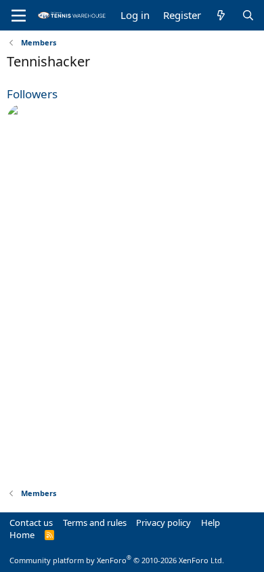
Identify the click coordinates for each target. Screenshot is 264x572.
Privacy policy (163, 522)
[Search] (248, 15)
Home (22, 535)
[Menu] (19, 15)
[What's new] (221, 15)
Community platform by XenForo (116, 560)
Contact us (31, 522)
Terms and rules (95, 522)
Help (210, 522)
